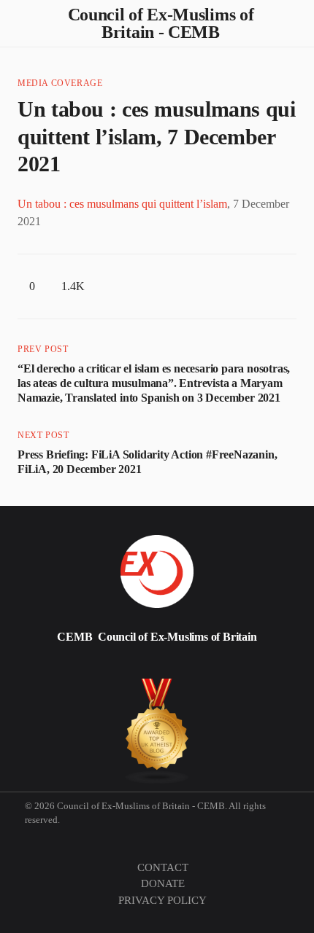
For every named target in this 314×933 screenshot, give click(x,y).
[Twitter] (27, 667)
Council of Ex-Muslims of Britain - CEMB (161, 23)
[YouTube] (167, 667)
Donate (163, 883)
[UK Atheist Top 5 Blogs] (157, 731)
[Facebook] (97, 667)
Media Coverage (60, 83)
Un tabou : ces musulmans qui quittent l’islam (122, 204)
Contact (162, 867)
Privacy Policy (162, 900)
